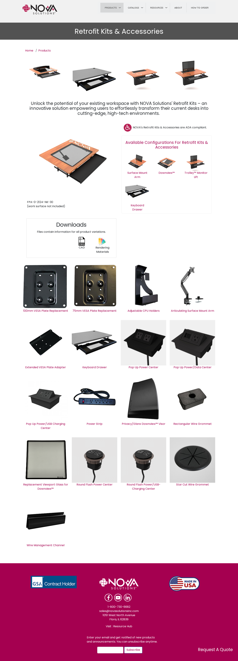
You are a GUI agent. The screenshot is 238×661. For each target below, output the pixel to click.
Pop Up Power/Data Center (193, 367)
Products (111, 7)
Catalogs (133, 7)
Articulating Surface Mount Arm (192, 311)
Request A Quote (215, 650)
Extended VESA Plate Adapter (45, 367)
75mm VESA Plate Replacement (94, 311)
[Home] (41, 9)
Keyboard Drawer (94, 367)
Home (29, 50)
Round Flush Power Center (94, 484)
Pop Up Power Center (143, 367)
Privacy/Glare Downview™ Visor (143, 424)
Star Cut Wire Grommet (192, 484)
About (178, 7)
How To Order (200, 7)
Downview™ (167, 173)
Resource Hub (122, 626)
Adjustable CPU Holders (144, 311)
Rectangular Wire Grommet (192, 424)
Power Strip (94, 424)
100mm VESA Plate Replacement (45, 311)
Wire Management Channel (45, 545)
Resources (156, 7)
